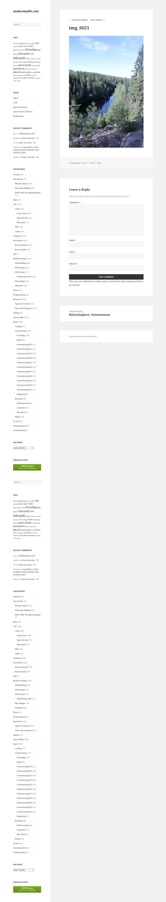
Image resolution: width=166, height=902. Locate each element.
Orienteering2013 (24, 353)
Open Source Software (23, 111)
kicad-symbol (20, 249)
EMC (17, 227)
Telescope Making (22, 188)
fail (21, 50)
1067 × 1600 (96, 163)
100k (17, 43)
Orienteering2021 (24, 389)
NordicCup (36, 62)
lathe (28, 58)
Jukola (19, 340)
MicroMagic (24, 62)
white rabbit (17, 81)
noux (15, 65)
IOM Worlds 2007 (24, 276)
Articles (16, 174)
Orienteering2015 (24, 362)
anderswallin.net (26, 11)
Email (73, 252)
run (14, 75)
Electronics (18, 240)
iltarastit (23, 53)
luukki (39, 59)
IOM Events (20, 272)
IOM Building (20, 263)
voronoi (31, 78)
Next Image (96, 20)
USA (20, 78)
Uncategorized (19, 426)
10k (14, 43)
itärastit (19, 58)
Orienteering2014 (24, 358)
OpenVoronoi (22, 218)
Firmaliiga (21, 335)
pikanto (17, 72)
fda (24, 50)
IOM (32, 54)
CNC (37, 43)
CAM (32, 43)
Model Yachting (19, 258)
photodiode (33, 69)
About (15, 98)
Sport (15, 322)
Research (17, 299)
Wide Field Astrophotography (28, 192)
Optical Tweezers (22, 304)
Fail (14, 254)
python (37, 72)
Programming (19, 295)
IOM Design (20, 267)
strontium (34, 75)
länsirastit (16, 62)
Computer (17, 236)
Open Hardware (20, 107)
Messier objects (21, 183)
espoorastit (16, 50)
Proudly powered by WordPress (83, 336)
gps (39, 49)
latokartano (33, 59)
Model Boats (18, 116)
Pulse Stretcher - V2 (30, 138)
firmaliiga (31, 49)
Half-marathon (23, 403)
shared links (18, 317)
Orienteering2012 (24, 349)
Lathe (17, 231)
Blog (29, 43)
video (25, 77)
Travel (15, 78)
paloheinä (19, 68)
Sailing (16, 313)
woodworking (19, 430)
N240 (30, 62)
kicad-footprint (21, 245)
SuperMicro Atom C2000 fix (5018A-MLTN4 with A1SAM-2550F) (26, 150)
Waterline (21, 222)
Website (73, 264)
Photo (27, 69)
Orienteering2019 (24, 380)
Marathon (21, 412)
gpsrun (15, 54)
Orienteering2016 (24, 367)
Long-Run (21, 407)
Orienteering (20, 331)
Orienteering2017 (24, 371)
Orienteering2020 (24, 385)
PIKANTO (19, 285)
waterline (38, 78)
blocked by (27, 467)
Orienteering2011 (24, 344)
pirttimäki (26, 72)
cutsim (15, 46)
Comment (75, 202)
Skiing (17, 417)
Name (72, 240)
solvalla (27, 75)
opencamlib (24, 65)
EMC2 (31, 46)
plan (32, 72)
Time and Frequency (24, 308)
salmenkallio (20, 75)
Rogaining (21, 394)
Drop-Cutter (22, 213)
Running (18, 398)
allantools (23, 43)
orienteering (36, 65)
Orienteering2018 (24, 376)
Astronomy (18, 179)
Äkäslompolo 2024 (27, 133)
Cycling (18, 326)
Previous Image (80, 20)
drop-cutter (23, 46)
